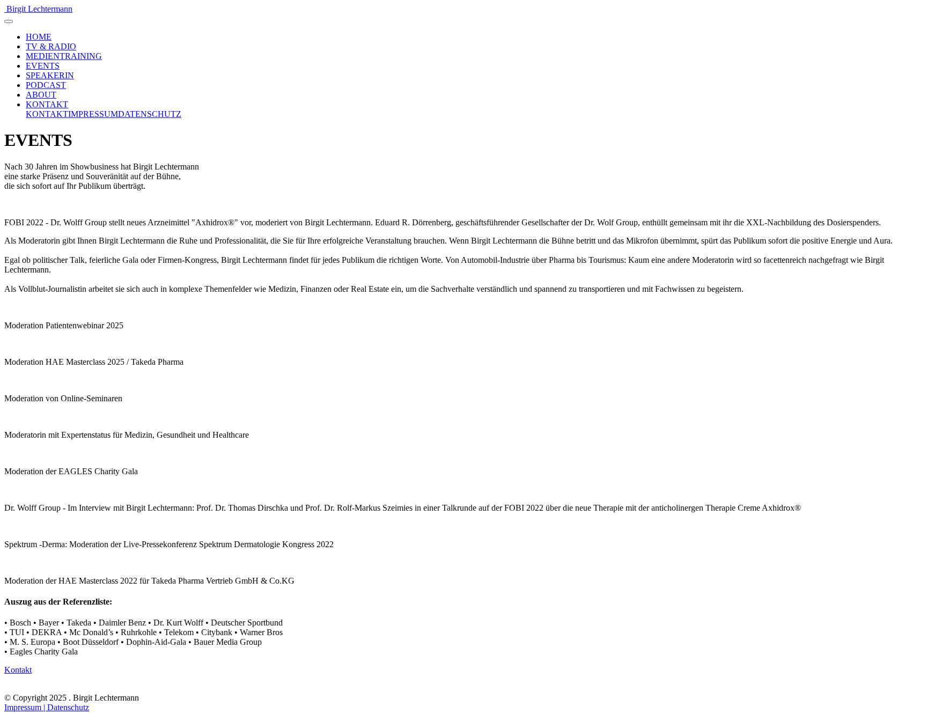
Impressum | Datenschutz (46, 707)
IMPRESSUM (93, 114)
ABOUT (41, 94)
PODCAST (46, 85)
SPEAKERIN (50, 75)
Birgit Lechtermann (39, 8)
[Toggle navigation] (8, 21)
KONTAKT (47, 104)
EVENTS (43, 65)
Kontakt (18, 669)
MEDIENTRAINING (64, 56)
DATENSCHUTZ (149, 114)
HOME (39, 36)
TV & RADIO (51, 46)
